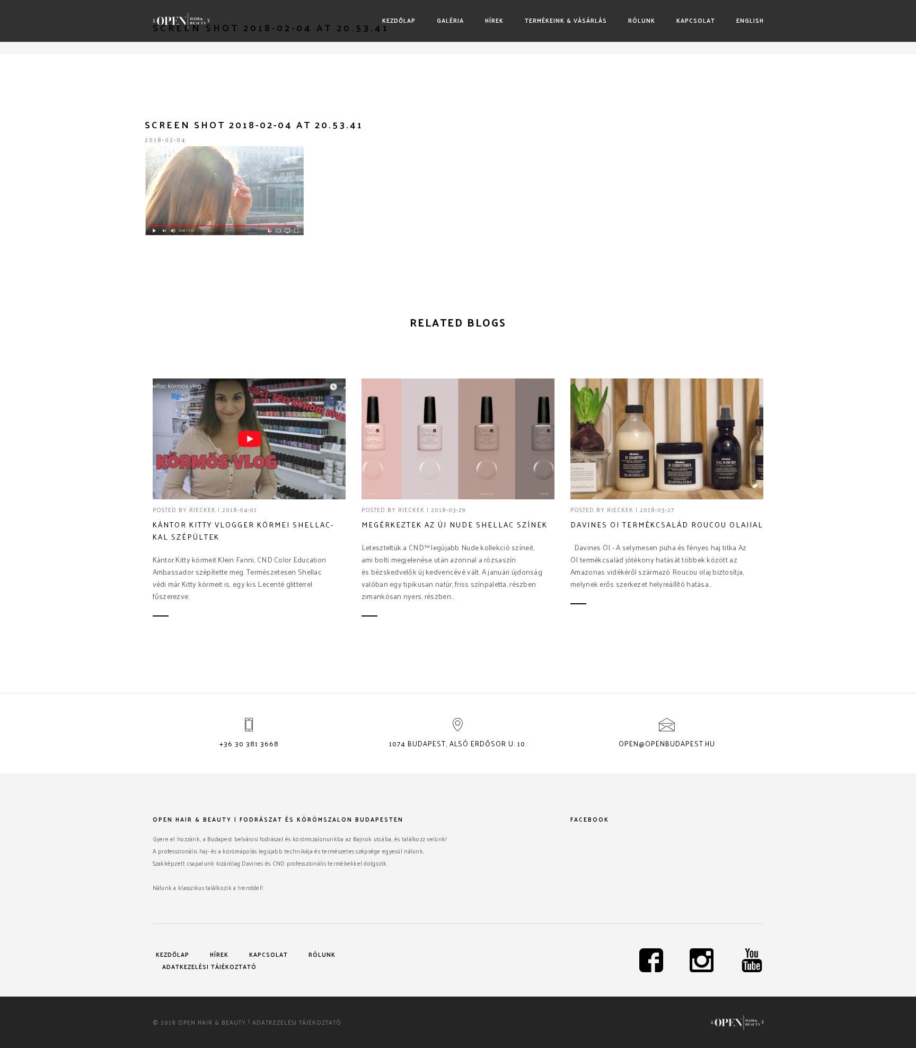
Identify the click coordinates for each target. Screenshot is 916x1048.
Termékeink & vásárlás (566, 20)
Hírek (494, 20)
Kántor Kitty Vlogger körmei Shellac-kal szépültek (243, 530)
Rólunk (641, 20)
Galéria (450, 20)
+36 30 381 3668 (249, 743)
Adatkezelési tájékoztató (209, 966)
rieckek (202, 509)
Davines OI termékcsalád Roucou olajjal (666, 524)
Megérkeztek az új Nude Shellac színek (455, 524)
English (750, 20)
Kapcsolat (695, 20)
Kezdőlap (399, 20)
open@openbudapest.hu (667, 743)
